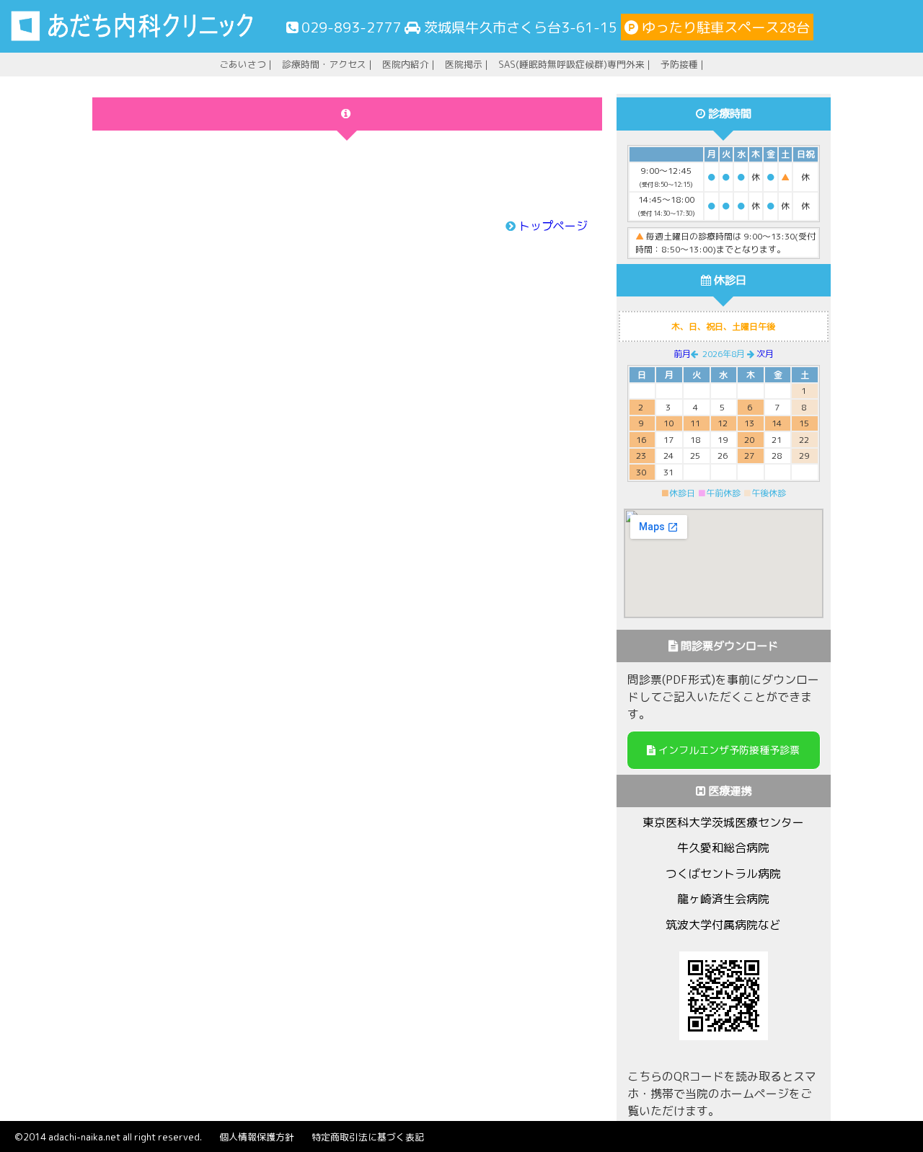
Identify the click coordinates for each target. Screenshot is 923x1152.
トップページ (553, 226)
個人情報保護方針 (256, 1136)
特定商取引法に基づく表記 (368, 1136)
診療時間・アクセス (324, 64)
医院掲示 (463, 64)
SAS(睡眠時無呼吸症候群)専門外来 (571, 64)
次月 (765, 354)
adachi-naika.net (84, 1136)
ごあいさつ (242, 64)
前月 (682, 354)
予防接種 (679, 64)
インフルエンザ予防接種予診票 (727, 750)
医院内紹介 (405, 64)
